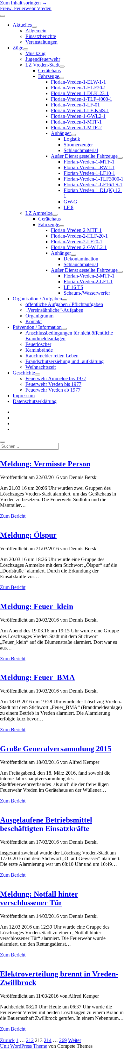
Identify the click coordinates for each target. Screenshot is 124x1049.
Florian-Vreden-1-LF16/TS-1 (93, 184)
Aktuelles (22, 25)
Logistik (72, 139)
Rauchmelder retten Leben (52, 355)
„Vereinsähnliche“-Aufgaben (54, 310)
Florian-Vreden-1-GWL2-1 (78, 116)
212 (30, 1040)
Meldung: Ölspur (28, 535)
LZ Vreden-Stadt (42, 64)
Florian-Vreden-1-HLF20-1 (78, 87)
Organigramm (39, 315)
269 (63, 1040)
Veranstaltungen (41, 42)
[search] (2, 442)
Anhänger (61, 133)
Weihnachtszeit (40, 367)
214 (48, 1040)
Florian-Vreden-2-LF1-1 (88, 281)
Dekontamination (81, 258)
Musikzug (35, 53)
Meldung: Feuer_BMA (37, 677)
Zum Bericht (12, 516)
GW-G (70, 201)
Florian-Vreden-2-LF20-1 (76, 241)
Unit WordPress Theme (23, 1046)
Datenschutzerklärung (35, 401)
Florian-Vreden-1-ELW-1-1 (78, 82)
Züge (18, 47)
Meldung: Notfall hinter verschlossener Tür (39, 898)
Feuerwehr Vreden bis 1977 (53, 384)
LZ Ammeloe (38, 213)
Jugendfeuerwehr (42, 59)
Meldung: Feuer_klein (36, 606)
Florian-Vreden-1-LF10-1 (89, 173)
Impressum (24, 395)
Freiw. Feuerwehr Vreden (26, 8)
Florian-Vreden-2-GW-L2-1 (79, 247)
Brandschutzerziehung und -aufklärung (64, 361)
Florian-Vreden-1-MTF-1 (76, 122)
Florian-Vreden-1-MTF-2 (76, 127)
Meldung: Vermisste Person (45, 464)
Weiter (74, 1040)
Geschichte (24, 372)
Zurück (7, 1040)
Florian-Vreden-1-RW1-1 (89, 167)
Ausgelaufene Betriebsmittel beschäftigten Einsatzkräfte (46, 824)
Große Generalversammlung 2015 (55, 749)
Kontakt (33, 321)
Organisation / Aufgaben (37, 298)
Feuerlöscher (38, 344)
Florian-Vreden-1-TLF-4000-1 (81, 99)
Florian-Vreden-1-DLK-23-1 (80, 93)
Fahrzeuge (48, 76)
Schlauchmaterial (81, 150)
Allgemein (35, 30)
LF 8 (68, 207)
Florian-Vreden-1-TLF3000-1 (93, 179)
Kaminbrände (39, 350)
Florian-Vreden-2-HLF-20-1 (79, 236)
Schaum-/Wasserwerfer (87, 293)
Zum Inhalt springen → (23, 2)
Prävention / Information (37, 327)
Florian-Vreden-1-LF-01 (75, 104)
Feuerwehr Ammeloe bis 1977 (55, 378)
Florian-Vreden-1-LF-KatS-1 (80, 110)
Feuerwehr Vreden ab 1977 (52, 390)
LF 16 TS (73, 287)
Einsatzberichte (40, 36)
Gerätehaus (49, 70)
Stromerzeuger (78, 144)
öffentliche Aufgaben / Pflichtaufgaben (64, 304)
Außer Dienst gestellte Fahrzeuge (84, 156)
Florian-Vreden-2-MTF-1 (76, 230)
